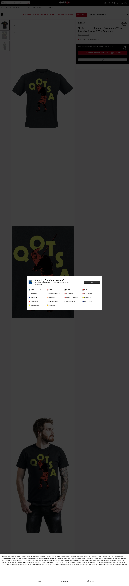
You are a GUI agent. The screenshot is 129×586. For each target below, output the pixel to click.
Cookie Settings (84, 564)
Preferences (90, 581)
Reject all (64, 581)
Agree (39, 581)
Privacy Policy (123, 564)
